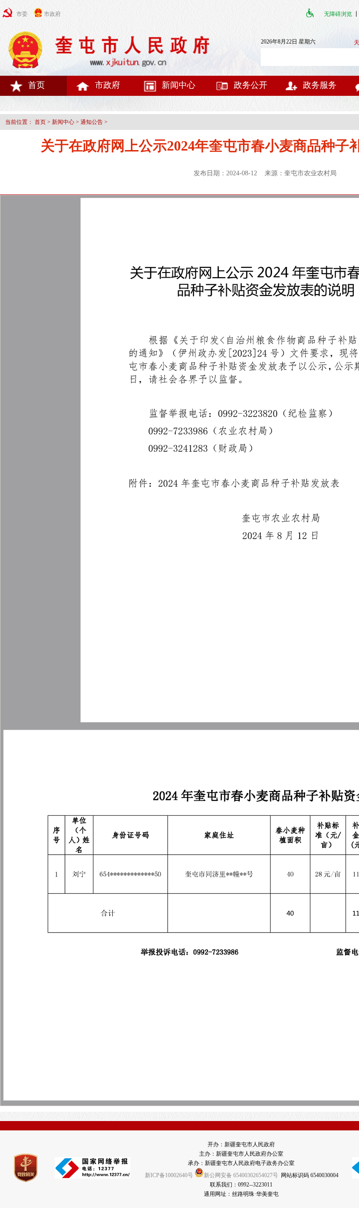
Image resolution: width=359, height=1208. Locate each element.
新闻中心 (178, 85)
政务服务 (320, 85)
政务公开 (250, 85)
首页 (36, 85)
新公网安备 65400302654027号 (241, 1175)
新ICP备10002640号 (169, 1175)
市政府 (107, 85)
